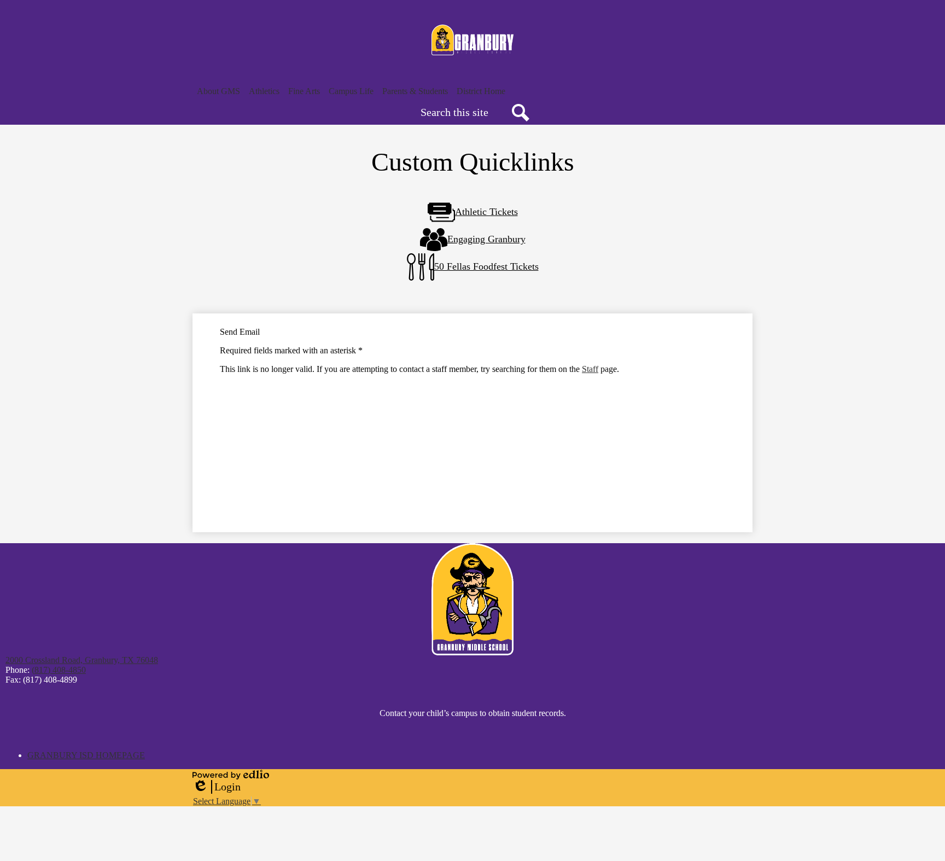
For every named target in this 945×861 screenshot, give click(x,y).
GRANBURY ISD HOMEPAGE (86, 755)
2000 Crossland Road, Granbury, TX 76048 (81, 660)
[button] (218, 91)
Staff (590, 369)
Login (216, 787)
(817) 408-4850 (59, 669)
